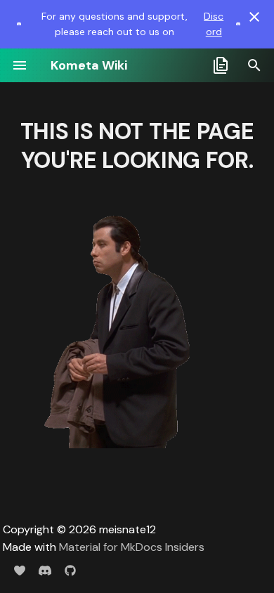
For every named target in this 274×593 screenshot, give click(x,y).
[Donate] (19, 570)
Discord (213, 24)
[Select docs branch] (221, 65)
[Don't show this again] (254, 16)
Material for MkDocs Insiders (131, 547)
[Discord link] (19, 24)
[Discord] (45, 570)
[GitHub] (70, 570)
